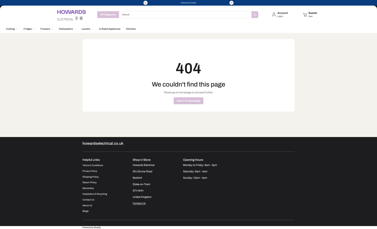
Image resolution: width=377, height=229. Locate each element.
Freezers (45, 29)
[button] (309, 14)
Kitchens (131, 29)
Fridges (28, 29)
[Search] (255, 14)
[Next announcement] (231, 3)
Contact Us (139, 203)
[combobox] (188, 14)
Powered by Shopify (91, 227)
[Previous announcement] (145, 3)
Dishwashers (66, 29)
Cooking (10, 29)
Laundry (86, 29)
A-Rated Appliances (109, 29)
